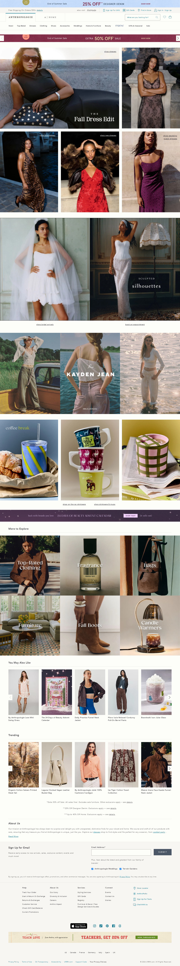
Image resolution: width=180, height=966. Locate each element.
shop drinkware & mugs (104, 504)
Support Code (81, 962)
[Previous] (2, 38)
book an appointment (135, 324)
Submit (162, 852)
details (40, 10)
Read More (13, 836)
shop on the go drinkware (74, 504)
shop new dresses (108, 135)
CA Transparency (41, 962)
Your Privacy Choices (98, 962)
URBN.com (68, 962)
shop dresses (110, 51)
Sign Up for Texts (144, 899)
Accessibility (56, 962)
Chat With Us (142, 905)
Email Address (97, 847)
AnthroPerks (142, 894)
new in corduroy (90, 408)
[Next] (177, 38)
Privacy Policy (125, 877)
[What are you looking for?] (157, 17)
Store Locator (142, 888)
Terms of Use (27, 962)
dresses (96, 832)
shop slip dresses (47, 135)
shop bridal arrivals (45, 324)
